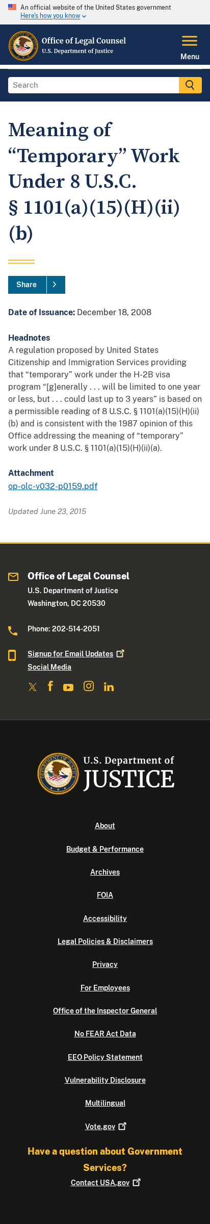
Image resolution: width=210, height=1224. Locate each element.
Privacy (105, 964)
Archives (105, 872)
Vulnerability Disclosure (105, 1080)
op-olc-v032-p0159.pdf (52, 486)
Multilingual (105, 1103)
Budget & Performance (105, 849)
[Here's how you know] (105, 12)
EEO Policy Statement (105, 1057)
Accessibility (105, 918)
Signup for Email (70, 654)
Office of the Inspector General (105, 1011)
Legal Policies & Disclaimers (105, 941)
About (105, 826)
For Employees (105, 988)
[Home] (68, 59)
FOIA (105, 895)
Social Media (49, 667)
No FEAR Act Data (105, 1034)
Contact (100, 1183)
